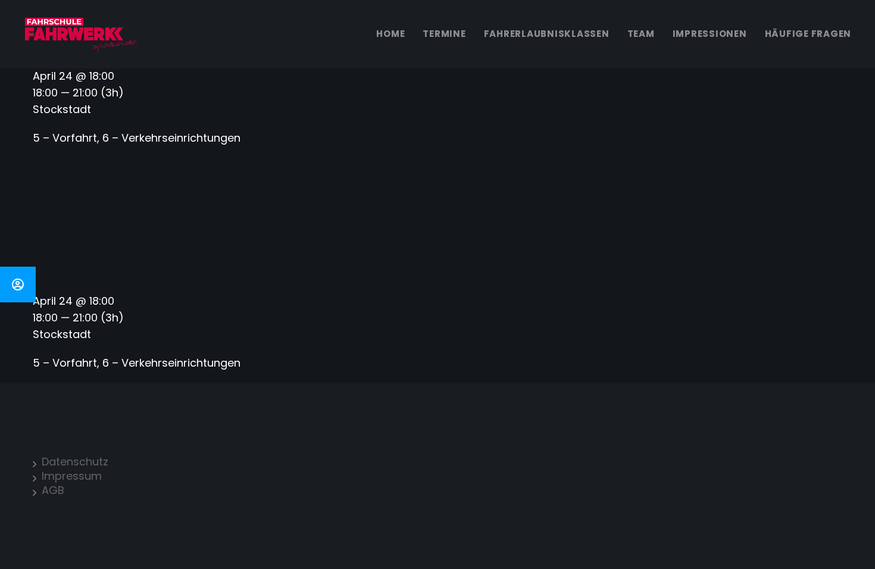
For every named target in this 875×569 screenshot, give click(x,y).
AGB (53, 490)
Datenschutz (75, 461)
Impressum (72, 475)
